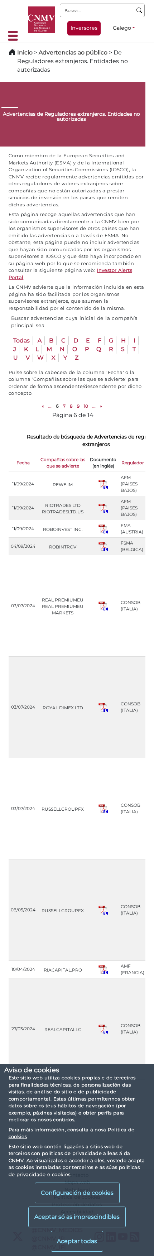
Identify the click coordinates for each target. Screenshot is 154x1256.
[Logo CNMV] (41, 20)
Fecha (23, 462)
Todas (21, 340)
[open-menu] (15, 36)
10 (86, 406)
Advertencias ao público (73, 52)
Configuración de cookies (77, 1192)
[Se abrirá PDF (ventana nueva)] (103, 483)
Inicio (25, 52)
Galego (122, 28)
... (50, 406)
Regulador (132, 462)
